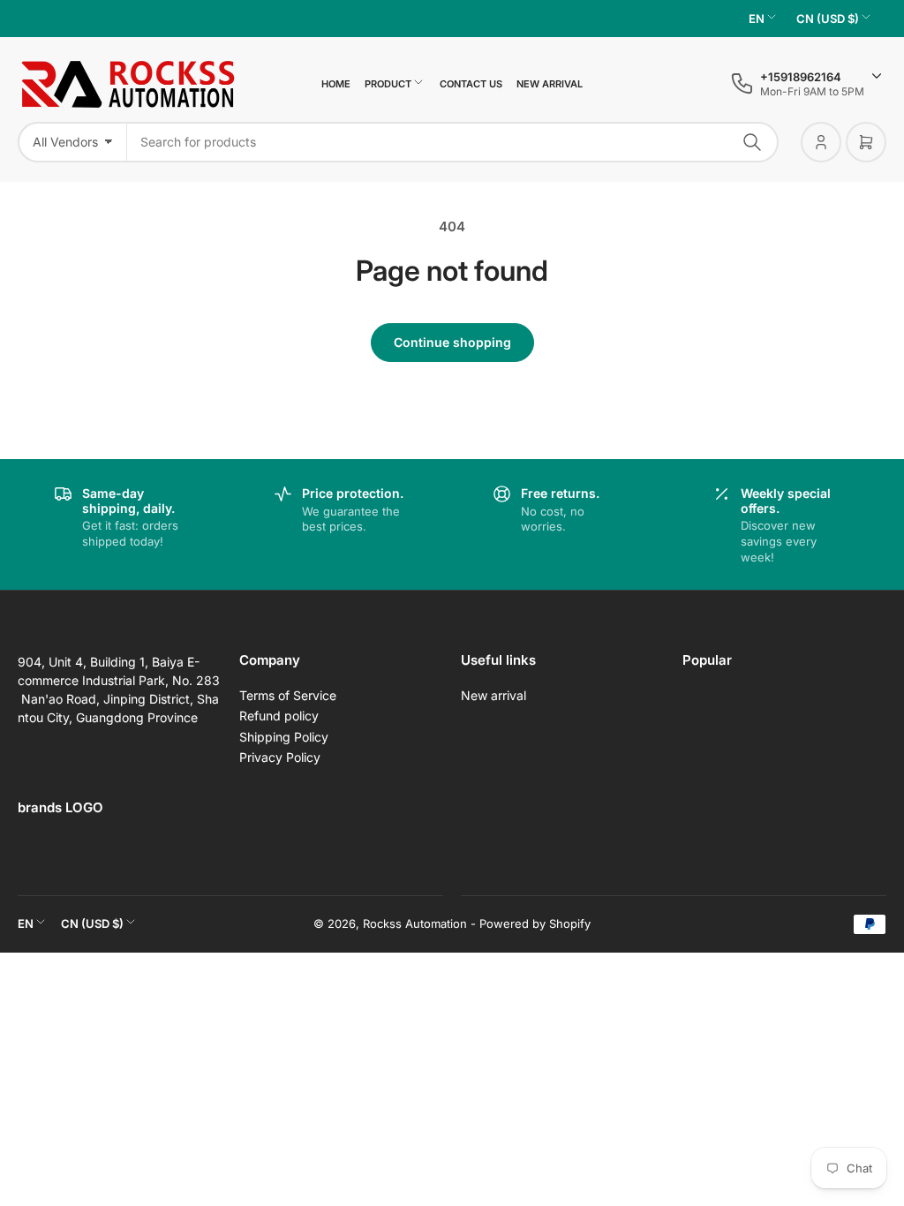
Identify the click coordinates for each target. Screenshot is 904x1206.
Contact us (471, 84)
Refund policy (279, 715)
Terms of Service (287, 695)
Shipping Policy (283, 736)
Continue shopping (452, 342)
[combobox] (453, 142)
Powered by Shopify (535, 923)
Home (335, 84)
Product (388, 84)
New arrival (549, 84)
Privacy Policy (279, 757)
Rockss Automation (415, 923)
